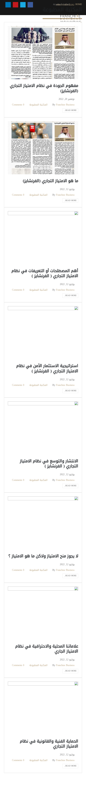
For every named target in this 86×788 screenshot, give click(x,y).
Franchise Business (65, 104)
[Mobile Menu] (7, 18)
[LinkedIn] (8, 4)
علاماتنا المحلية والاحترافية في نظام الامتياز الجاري (46, 648)
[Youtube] (15, 4)
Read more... (70, 110)
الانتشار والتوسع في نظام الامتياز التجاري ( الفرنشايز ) (49, 463)
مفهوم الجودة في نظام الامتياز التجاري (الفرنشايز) (44, 88)
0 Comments (18, 104)
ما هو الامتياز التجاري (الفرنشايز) (50, 181)
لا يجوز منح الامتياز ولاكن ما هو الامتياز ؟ (43, 556)
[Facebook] (30, 4)
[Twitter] (23, 4)
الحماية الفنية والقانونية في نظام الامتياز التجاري (49, 743)
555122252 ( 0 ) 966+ (65, 4)
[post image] (43, 52)
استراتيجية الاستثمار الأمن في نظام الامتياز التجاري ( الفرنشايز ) (47, 368)
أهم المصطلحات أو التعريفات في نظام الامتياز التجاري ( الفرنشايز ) (44, 273)
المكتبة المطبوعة (38, 104)
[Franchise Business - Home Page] (71, 18)
